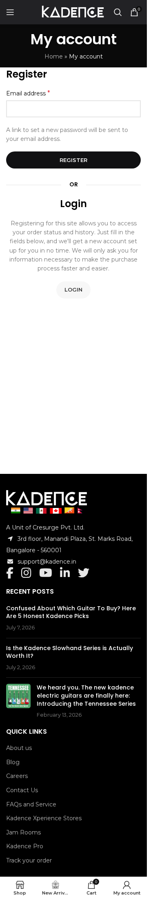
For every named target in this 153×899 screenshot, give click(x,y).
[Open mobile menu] (10, 12)
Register (73, 160)
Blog (13, 762)
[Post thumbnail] (18, 701)
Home (53, 56)
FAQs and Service (31, 804)
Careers (17, 776)
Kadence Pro (24, 846)
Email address (28, 93)
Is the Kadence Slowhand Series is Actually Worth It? (69, 652)
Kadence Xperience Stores (44, 818)
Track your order (29, 860)
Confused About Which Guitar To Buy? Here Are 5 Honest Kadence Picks (71, 612)
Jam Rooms (23, 832)
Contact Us (22, 790)
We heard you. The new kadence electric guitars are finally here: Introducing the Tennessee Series (86, 695)
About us (19, 748)
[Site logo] (72, 11)
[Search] (118, 12)
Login (73, 289)
